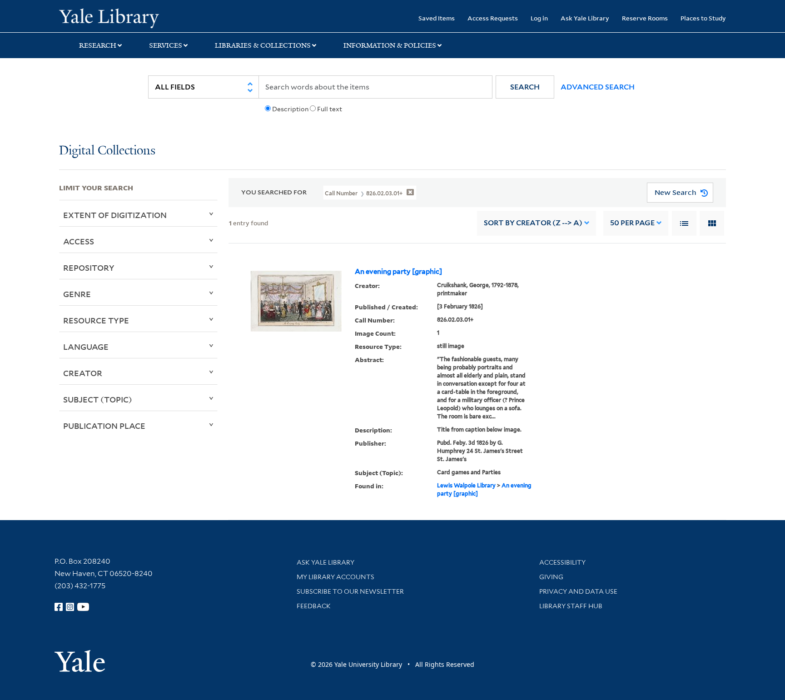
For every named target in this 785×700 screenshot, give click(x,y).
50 (632, 222)
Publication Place (104, 425)
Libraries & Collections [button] (263, 45)
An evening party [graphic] (398, 272)
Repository (88, 267)
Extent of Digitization (115, 214)
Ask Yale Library (585, 18)
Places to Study (703, 18)
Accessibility (562, 562)
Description (290, 109)
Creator (82, 372)
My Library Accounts (335, 577)
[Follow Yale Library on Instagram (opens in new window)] (70, 607)
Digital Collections (107, 151)
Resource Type (96, 320)
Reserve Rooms (645, 18)
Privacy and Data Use (578, 591)
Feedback (314, 606)
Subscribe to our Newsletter (350, 591)
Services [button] (165, 45)
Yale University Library (109, 17)
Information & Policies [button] (389, 45)
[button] (525, 87)
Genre (77, 293)
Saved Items (436, 18)
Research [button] (97, 45)
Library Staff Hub (570, 606)
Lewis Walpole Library (466, 485)
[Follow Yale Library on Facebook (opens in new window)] (59, 607)
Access (78, 241)
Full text (329, 109)
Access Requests (492, 18)
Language (86, 346)
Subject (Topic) (97, 399)
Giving (551, 577)
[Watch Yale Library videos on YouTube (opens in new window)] (83, 607)
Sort (533, 222)
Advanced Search (598, 87)
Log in (539, 18)
